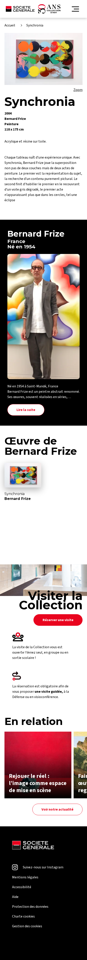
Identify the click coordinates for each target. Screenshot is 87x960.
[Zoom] (43, 59)
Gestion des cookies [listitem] (27, 926)
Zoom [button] (78, 89)
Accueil (9, 25)
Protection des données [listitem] (30, 906)
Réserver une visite (58, 620)
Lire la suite (26, 409)
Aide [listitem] (15, 896)
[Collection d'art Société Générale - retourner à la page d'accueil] (33, 9)
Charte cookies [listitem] (23, 916)
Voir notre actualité (57, 809)
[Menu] (75, 9)
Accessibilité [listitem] (21, 887)
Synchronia (34, 25)
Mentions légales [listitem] (25, 877)
